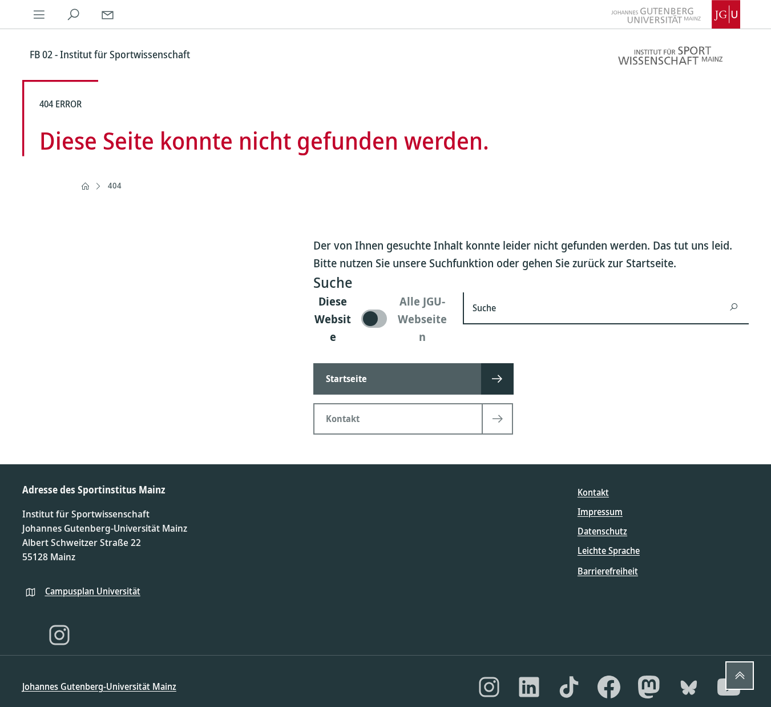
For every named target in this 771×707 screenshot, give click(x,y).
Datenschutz (602, 531)
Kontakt (593, 492)
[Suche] (73, 14)
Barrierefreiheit (608, 571)
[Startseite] (85, 186)
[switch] (381, 319)
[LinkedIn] (529, 687)
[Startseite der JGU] (675, 14)
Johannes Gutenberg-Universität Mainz (99, 686)
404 (115, 185)
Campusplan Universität (92, 591)
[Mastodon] (648, 687)
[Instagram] (59, 635)
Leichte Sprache (609, 550)
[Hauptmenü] (39, 14)
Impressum (600, 511)
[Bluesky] (688, 687)
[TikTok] (569, 687)
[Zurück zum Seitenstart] (739, 675)
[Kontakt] (108, 14)
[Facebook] (609, 687)
